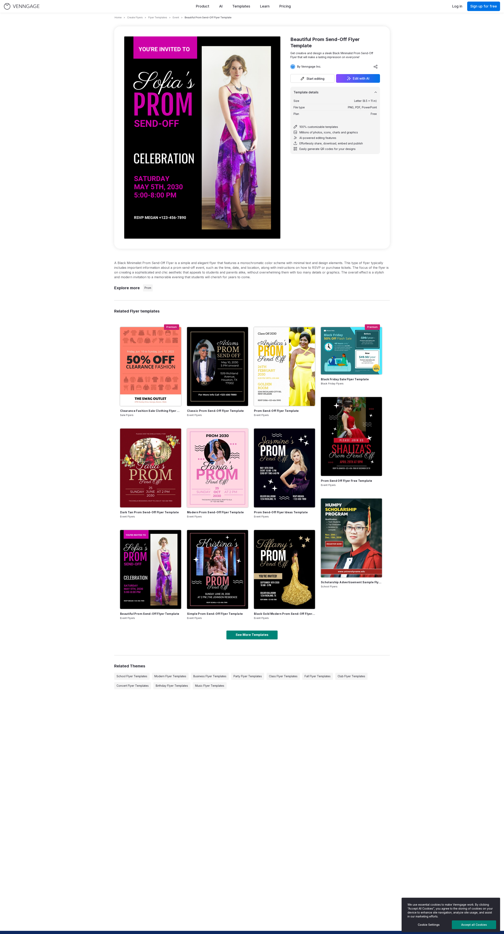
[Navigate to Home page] (21, 6)
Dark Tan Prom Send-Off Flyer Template (149, 512)
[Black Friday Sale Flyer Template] (351, 350)
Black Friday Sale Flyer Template (345, 379)
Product (202, 6)
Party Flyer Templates (247, 676)
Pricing (285, 6)
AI (220, 6)
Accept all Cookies (474, 924)
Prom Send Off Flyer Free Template (346, 480)
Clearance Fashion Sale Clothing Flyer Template (150, 410)
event (176, 17)
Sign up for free (483, 6)
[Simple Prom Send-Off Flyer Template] (217, 569)
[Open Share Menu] (375, 66)
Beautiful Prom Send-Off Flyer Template (149, 613)
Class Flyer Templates (283, 676)
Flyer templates (157, 17)
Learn (265, 6)
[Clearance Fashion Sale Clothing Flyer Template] (150, 366)
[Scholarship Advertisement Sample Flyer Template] (351, 538)
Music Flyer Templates (209, 685)
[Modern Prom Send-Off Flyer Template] (217, 468)
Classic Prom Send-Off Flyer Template (215, 410)
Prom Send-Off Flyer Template (276, 410)
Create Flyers (135, 17)
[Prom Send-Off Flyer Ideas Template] (284, 468)
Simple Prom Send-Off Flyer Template (215, 613)
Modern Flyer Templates (170, 676)
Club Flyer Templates (351, 676)
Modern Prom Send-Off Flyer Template (215, 512)
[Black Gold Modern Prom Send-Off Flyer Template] (284, 569)
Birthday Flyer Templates (172, 685)
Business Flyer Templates (209, 676)
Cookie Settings (429, 924)
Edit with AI (361, 78)
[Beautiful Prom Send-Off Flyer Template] (150, 569)
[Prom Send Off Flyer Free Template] (351, 436)
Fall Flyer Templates (318, 676)
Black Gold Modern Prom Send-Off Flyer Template (284, 613)
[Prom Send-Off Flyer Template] (284, 366)
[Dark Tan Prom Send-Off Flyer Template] (150, 468)
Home (118, 17)
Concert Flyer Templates (133, 685)
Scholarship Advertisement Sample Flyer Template (351, 582)
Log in (457, 6)
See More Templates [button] (252, 635)
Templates (241, 6)
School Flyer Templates (132, 676)
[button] (312, 78)
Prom (148, 287)
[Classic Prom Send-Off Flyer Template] (217, 366)
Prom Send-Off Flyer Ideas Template (281, 512)
